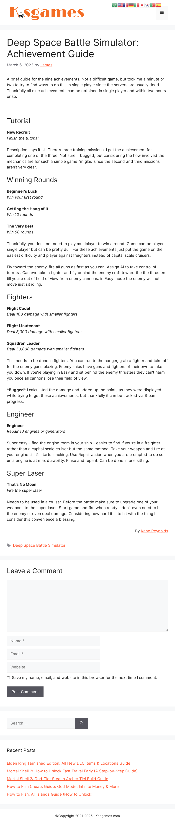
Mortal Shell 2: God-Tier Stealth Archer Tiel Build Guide (57, 778)
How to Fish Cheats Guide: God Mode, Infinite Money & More (63, 786)
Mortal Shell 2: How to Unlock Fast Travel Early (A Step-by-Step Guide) (72, 771)
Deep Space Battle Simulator (39, 545)
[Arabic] (114, 5)
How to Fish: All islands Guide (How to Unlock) (50, 794)
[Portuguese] (153, 5)
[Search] (81, 723)
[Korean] (147, 5)
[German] (131, 5)
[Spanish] (158, 5)
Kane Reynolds (154, 531)
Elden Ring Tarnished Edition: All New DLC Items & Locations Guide (68, 763)
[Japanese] (142, 5)
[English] (120, 5)
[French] (125, 5)
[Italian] (136, 5)
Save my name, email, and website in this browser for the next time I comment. (84, 677)
